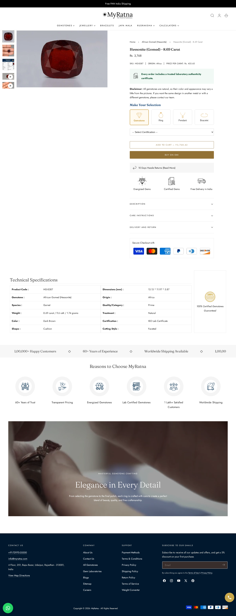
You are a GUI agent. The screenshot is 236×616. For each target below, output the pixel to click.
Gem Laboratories (92, 571)
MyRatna (95, 608)
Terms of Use (193, 572)
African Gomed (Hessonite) (154, 42)
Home (132, 42)
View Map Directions (19, 575)
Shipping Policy (130, 571)
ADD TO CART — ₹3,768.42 (172, 144)
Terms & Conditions (132, 558)
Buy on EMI (172, 154)
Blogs (86, 577)
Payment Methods (131, 552)
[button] (212, 15)
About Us (87, 552)
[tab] (8, 36)
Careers (87, 590)
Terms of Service (130, 583)
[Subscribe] (224, 564)
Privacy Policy (129, 565)
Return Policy (128, 577)
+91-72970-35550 (17, 552)
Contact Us (88, 558)
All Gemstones (90, 565)
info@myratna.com (17, 558)
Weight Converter (131, 590)
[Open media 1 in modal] (101, 36)
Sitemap (87, 583)
